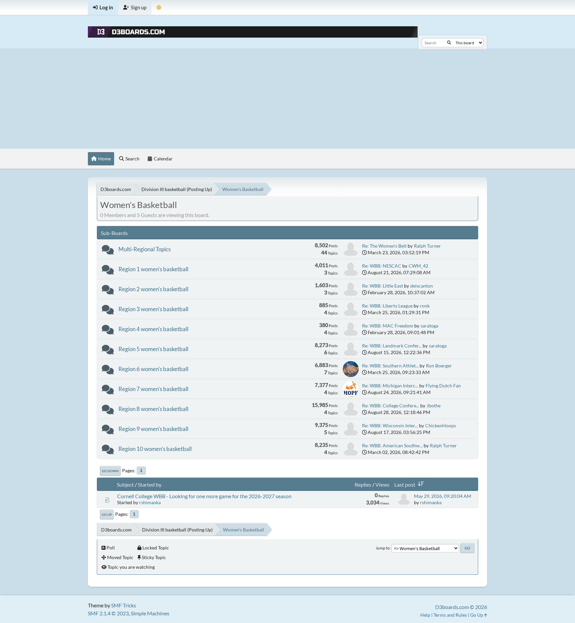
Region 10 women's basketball (155, 448)
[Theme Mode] (158, 7)
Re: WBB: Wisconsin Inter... (390, 425)
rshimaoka (150, 502)
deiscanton (421, 286)
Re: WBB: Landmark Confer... (392, 345)
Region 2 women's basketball (153, 289)
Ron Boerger (439, 365)
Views (382, 484)
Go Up (107, 515)
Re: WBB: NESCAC (381, 266)
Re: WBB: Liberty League (387, 306)
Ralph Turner (427, 246)
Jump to (383, 548)
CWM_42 (418, 266)
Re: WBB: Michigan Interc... (390, 385)
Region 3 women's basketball (153, 309)
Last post (404, 484)
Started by (149, 484)
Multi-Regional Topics (144, 249)
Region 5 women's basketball (153, 348)
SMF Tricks (123, 605)
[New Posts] (108, 251)
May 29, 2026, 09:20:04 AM (442, 496)
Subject (125, 484)
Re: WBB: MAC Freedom (387, 325)
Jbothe (434, 405)
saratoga (429, 325)
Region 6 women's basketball (153, 368)
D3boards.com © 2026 (461, 607)
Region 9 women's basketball (153, 428)
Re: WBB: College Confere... (390, 405)
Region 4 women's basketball (153, 328)
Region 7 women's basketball (153, 388)
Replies (363, 484)
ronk (425, 306)
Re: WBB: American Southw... (392, 445)
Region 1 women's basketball (153, 269)
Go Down (110, 471)
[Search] (449, 42)
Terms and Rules (450, 615)
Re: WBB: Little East (382, 286)
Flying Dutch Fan (443, 385)
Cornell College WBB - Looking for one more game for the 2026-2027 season (204, 496)
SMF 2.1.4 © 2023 (108, 613)
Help (425, 615)
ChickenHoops (440, 425)
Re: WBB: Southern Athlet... (390, 365)
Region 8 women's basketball (153, 408)
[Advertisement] (287, 98)
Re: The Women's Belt (384, 246)
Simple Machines (150, 613)
